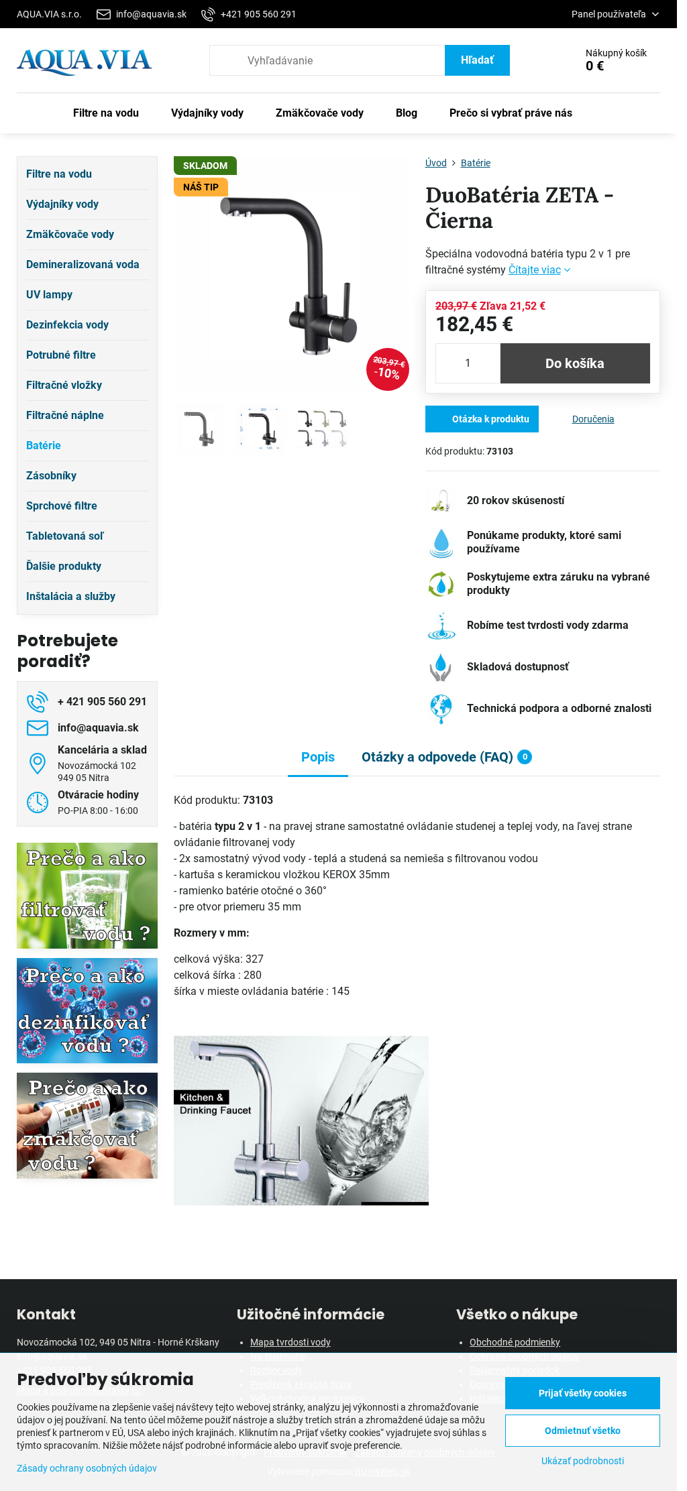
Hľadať (477, 60)
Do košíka (574, 363)
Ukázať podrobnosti (582, 1460)
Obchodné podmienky (515, 1342)
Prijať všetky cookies (583, 1393)
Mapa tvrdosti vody (290, 1342)
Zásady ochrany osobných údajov (87, 1468)
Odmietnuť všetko (583, 1430)
